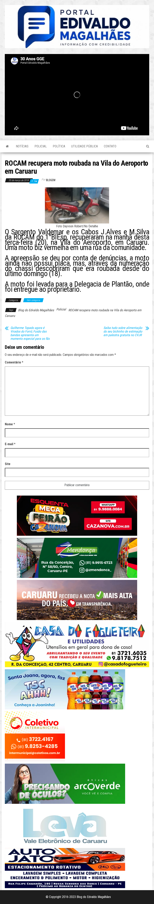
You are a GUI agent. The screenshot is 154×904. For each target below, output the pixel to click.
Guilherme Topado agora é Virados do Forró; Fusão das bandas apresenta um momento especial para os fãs (30, 333)
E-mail (10, 444)
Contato (110, 146)
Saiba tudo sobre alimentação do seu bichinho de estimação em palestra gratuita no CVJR (122, 331)
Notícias (22, 146)
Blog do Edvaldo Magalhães (36, 310)
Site (7, 464)
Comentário (14, 362)
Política (59, 146)
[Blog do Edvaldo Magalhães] (7, 146)
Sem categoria (33, 300)
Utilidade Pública (84, 146)
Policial (40, 146)
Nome (10, 424)
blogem (50, 180)
